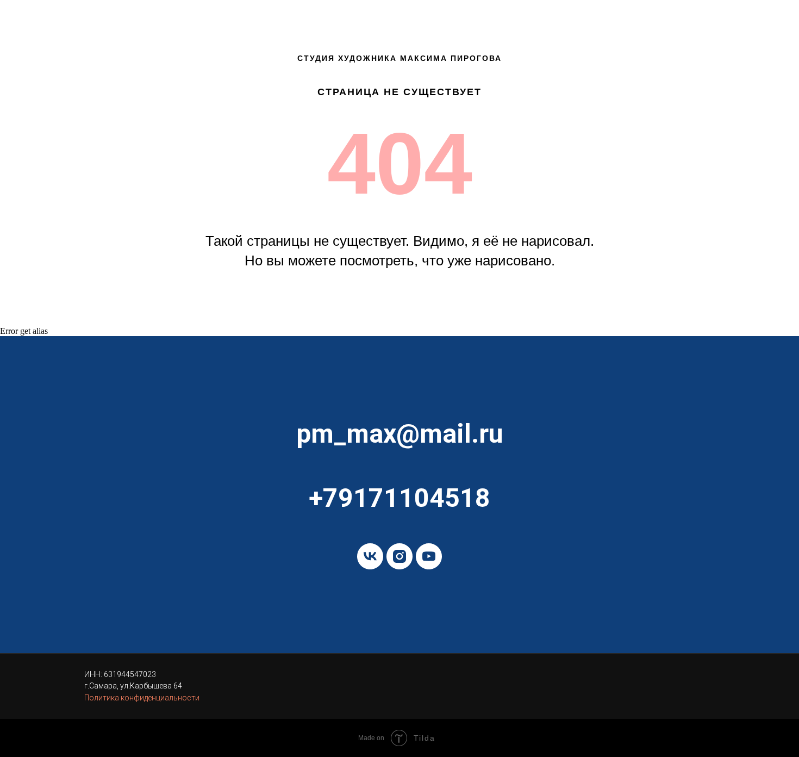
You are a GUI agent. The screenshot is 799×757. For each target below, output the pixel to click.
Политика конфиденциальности (141, 697)
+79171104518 (399, 497)
